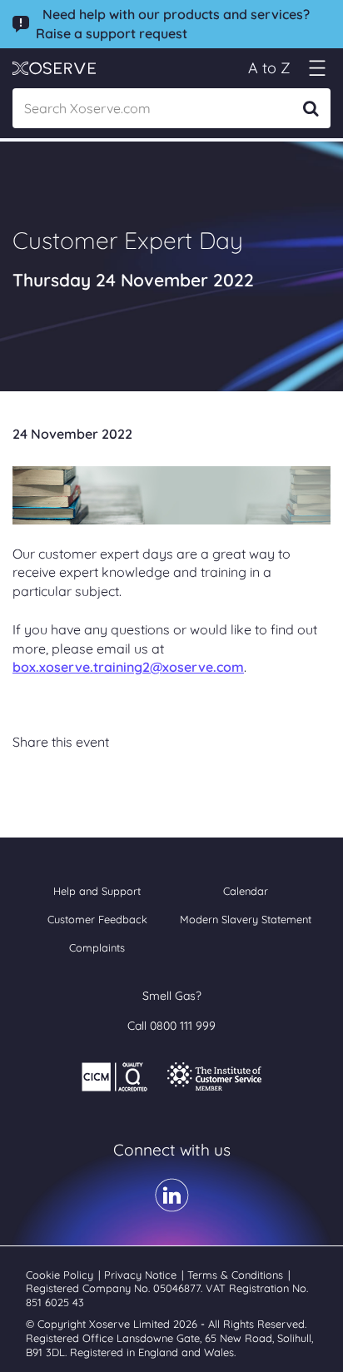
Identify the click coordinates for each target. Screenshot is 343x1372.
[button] (317, 68)
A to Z (269, 67)
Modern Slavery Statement (245, 919)
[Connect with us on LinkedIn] (172, 1206)
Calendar (245, 890)
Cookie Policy (61, 1274)
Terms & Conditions (236, 1274)
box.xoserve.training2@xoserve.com (128, 667)
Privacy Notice (142, 1274)
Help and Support (97, 890)
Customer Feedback (97, 919)
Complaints (97, 947)
